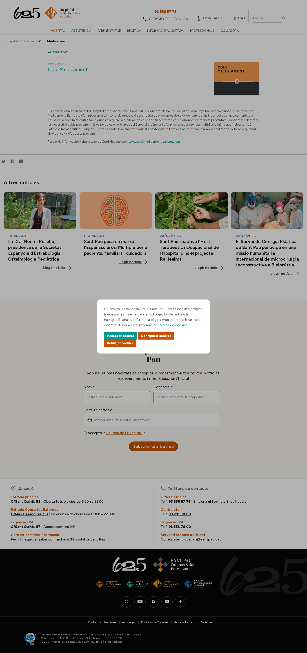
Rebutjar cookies (120, 343)
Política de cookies (172, 325)
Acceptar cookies (120, 336)
